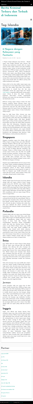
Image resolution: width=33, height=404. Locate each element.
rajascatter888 (4, 353)
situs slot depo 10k (5, 383)
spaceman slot (4, 373)
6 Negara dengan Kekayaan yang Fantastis (12, 52)
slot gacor (3, 396)
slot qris (3, 376)
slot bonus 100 (4, 360)
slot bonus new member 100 (7, 389)
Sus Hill (21, 402)
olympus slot (4, 379)
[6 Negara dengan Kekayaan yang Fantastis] (16, 36)
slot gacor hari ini (5, 392)
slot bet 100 (4, 366)
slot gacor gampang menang (8, 386)
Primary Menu (31, 19)
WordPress (11, 402)
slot (2, 363)
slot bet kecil (4, 370)
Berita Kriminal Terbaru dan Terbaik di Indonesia (14, 12)
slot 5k (2, 357)
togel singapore (6, 92)
